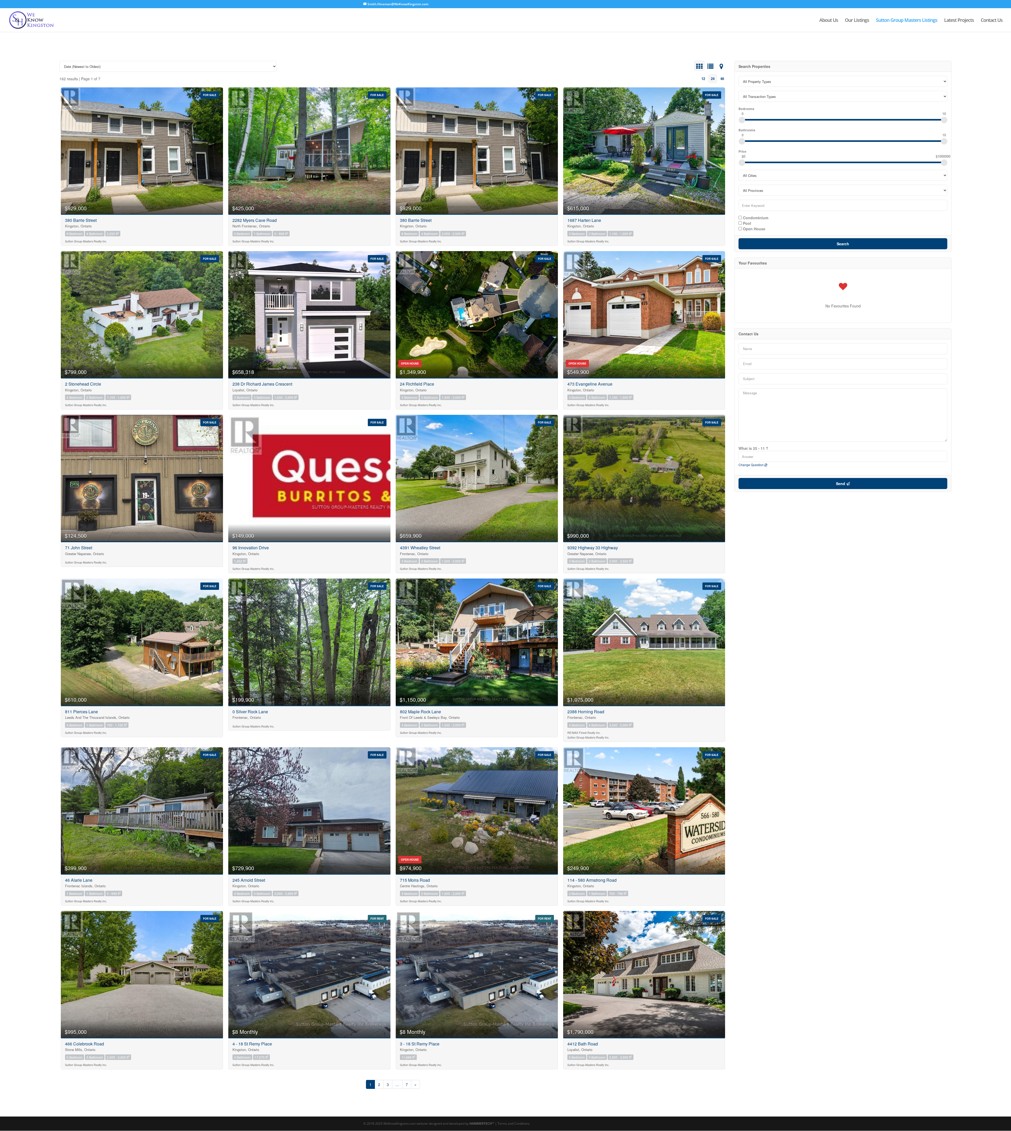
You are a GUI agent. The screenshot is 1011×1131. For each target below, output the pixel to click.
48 (722, 78)
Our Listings (857, 20)
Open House (753, 228)
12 (703, 78)
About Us (828, 20)
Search (843, 243)
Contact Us (992, 20)
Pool (746, 223)
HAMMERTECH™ (481, 1123)
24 (713, 78)
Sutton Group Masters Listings (906, 20)
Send (841, 483)
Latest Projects (959, 20)
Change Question (752, 464)
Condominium (755, 217)
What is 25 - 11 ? (753, 448)
